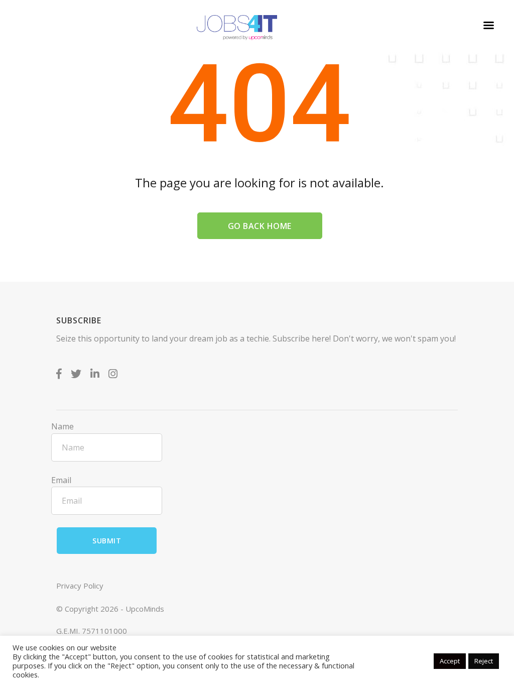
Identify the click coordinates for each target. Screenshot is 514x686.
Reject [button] (483, 660)
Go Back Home (260, 226)
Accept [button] (450, 660)
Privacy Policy (79, 586)
